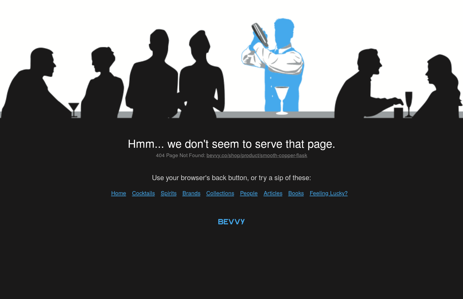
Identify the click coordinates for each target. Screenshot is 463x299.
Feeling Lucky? (329, 193)
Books (296, 193)
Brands (191, 193)
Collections (220, 193)
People (249, 193)
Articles (273, 193)
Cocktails (143, 193)
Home (118, 193)
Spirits (169, 193)
